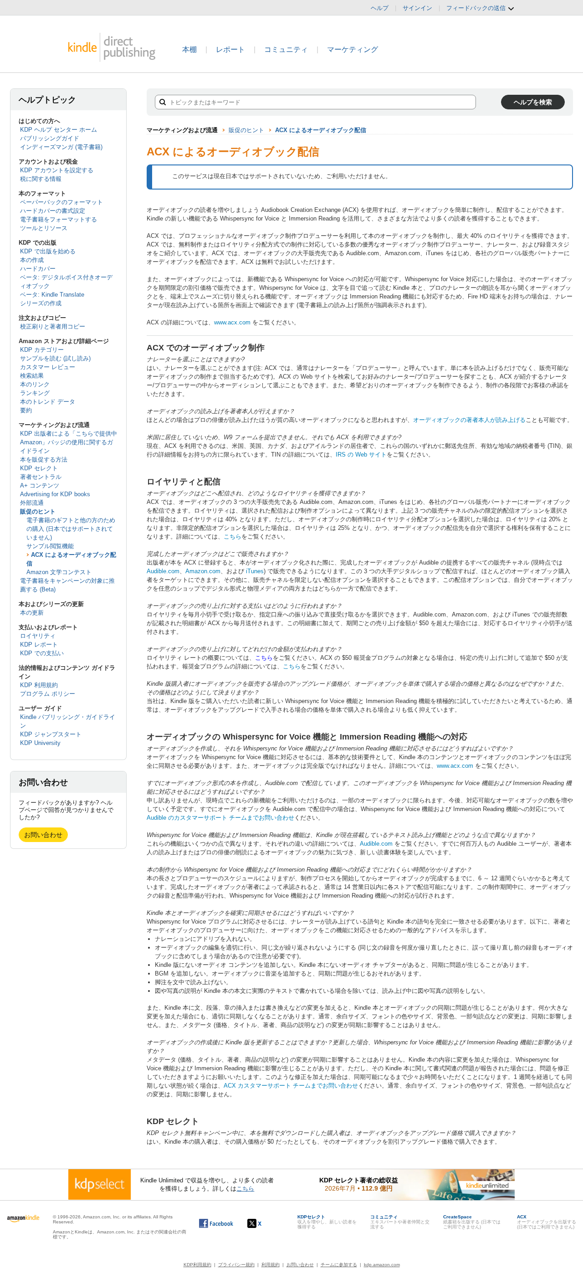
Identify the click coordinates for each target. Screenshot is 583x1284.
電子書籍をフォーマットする (58, 219)
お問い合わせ (43, 834)
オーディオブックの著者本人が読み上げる (469, 419)
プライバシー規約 (236, 1264)
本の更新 (32, 612)
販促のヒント (38, 511)
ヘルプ (380, 8)
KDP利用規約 (197, 1264)
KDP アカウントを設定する (56, 170)
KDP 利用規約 (39, 685)
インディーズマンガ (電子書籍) (61, 147)
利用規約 (270, 1264)
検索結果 (32, 375)
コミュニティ (286, 49)
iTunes (255, 571)
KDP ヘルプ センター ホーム (58, 129)
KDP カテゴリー (42, 349)
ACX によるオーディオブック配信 (320, 130)
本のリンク (35, 384)
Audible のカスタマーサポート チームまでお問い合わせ (220, 817)
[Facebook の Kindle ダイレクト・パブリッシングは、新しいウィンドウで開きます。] (216, 1223)
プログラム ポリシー (47, 693)
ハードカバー (38, 268)
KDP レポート (39, 644)
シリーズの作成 (40, 303)
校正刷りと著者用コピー (52, 326)
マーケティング (352, 49)
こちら (232, 536)
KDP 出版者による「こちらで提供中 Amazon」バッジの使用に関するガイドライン (68, 442)
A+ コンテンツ (39, 485)
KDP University (40, 743)
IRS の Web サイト (361, 454)
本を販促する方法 (43, 459)
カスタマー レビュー (47, 367)
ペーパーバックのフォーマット (61, 202)
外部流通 (32, 502)
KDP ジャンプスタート (51, 734)
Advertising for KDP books (55, 494)
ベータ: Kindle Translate (52, 294)
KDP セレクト (39, 468)
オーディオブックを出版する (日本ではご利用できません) (546, 1221)
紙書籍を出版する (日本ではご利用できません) (472, 1221)
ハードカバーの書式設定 (52, 210)
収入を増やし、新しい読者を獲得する (327, 1221)
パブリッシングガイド (49, 138)
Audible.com (163, 571)
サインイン (417, 8)
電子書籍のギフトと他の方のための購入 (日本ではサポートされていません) (70, 529)
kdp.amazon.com (382, 1264)
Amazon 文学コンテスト (59, 572)
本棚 (189, 49)
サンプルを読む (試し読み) (55, 358)
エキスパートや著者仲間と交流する (400, 1221)
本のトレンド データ (47, 401)
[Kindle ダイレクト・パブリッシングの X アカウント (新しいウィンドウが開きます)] (264, 1223)
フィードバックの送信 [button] (476, 8)
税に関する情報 (40, 178)
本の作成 (32, 260)
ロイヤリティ (38, 635)
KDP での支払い (42, 653)
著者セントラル (40, 476)
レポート (230, 49)
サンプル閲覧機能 (50, 546)
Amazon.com (202, 571)
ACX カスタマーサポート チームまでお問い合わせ (291, 1085)
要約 (26, 410)
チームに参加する (339, 1264)
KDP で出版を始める (48, 251)
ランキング (35, 393)
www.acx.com (232, 322)
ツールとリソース (43, 228)
